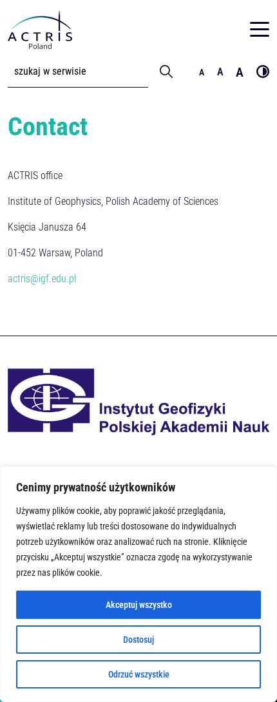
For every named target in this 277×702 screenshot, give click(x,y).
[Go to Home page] (40, 29)
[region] (138, 584)
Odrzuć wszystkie (138, 674)
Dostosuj (138, 639)
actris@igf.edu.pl (42, 278)
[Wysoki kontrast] (262, 71)
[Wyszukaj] (166, 71)
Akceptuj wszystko (139, 605)
